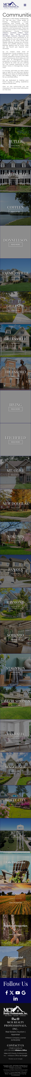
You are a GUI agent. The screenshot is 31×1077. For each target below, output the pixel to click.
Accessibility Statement (14, 1069)
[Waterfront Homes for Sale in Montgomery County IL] (15, 867)
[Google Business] (24, 993)
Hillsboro (5, 33)
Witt (11, 34)
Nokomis (14, 36)
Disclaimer (7, 1072)
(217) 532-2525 (9, 1050)
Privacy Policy (24, 1069)
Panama (25, 34)
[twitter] (12, 993)
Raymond (21, 36)
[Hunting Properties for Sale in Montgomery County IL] (15, 930)
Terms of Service (16, 1071)
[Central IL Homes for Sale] (11, 2)
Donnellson (6, 36)
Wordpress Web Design (19, 1073)
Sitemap (5, 1069)
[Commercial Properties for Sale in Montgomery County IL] (15, 962)
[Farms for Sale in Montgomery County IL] (15, 899)
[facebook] (6, 993)
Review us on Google (15, 1059)
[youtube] (17, 993)
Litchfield (13, 33)
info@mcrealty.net (15, 1048)
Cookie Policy (7, 1071)
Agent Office (24, 1071)
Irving (18, 34)
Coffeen (20, 33)
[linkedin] (15, 998)
